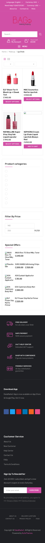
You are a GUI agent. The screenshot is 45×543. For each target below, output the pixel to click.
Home (4, 52)
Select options (12, 102)
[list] (9, 59)
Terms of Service (28, 501)
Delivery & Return (28, 516)
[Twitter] (12, 411)
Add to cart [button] (33, 146)
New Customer (10, 446)
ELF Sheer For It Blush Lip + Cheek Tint (11, 92)
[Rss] (31, 411)
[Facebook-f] (6, 411)
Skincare (12, 185)
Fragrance (13, 194)
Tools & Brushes (15, 203)
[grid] (5, 59)
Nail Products (14, 176)
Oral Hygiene (14, 180)
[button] (9, 106)
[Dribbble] (37, 411)
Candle (11, 171)
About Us (7, 442)
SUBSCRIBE (34, 490)
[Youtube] (18, 411)
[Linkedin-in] (25, 411)
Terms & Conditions (12, 464)
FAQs (6, 460)
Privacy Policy (12, 501)
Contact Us (8, 455)
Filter (37, 231)
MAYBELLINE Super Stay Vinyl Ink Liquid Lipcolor (11, 134)
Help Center (8, 451)
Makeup (12, 52)
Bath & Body (14, 199)
